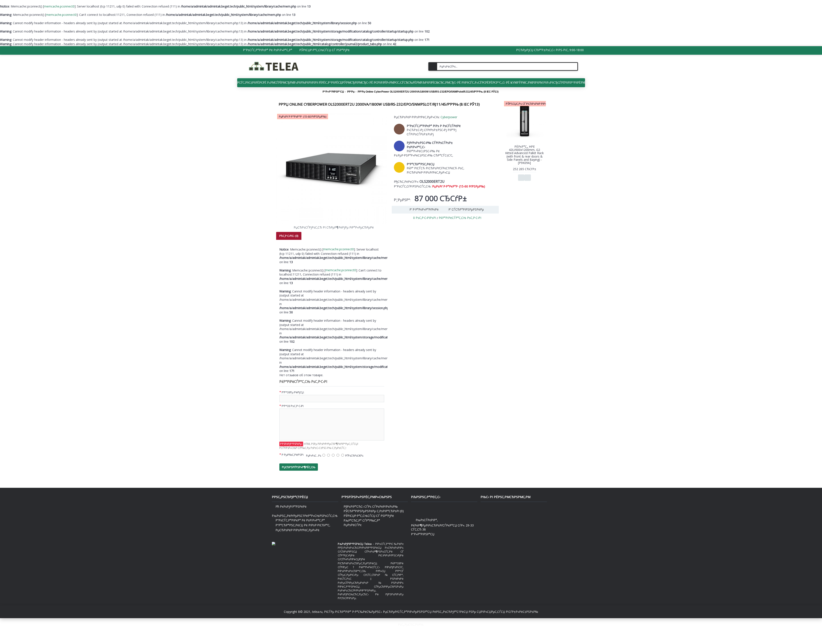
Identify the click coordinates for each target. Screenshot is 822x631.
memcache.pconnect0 (59, 6)
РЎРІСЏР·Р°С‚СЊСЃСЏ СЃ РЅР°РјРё (369, 516)
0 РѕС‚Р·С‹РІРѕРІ (424, 218)
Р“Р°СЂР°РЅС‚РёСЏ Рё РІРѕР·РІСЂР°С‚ (302, 525)
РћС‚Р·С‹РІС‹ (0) (288, 236)
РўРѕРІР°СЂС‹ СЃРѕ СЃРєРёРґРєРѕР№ (371, 506)
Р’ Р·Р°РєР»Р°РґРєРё (424, 209)
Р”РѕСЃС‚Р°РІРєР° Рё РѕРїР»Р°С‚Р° (300, 520)
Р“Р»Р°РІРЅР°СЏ (422, 534)
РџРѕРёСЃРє (353, 525)
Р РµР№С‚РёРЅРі (293, 455)
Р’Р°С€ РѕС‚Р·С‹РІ (293, 406)
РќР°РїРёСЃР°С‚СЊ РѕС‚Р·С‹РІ (460, 218)
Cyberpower (449, 117)
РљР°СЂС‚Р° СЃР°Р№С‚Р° (362, 520)
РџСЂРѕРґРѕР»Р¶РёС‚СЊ (298, 467)
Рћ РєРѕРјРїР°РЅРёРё (291, 506)
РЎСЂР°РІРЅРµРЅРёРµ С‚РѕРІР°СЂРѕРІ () (374, 511)
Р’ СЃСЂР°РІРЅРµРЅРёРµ (466, 209)
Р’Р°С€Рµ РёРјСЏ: (293, 392)
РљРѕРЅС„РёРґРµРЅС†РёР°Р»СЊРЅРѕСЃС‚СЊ (305, 516)
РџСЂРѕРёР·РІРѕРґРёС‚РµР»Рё (297, 530)
